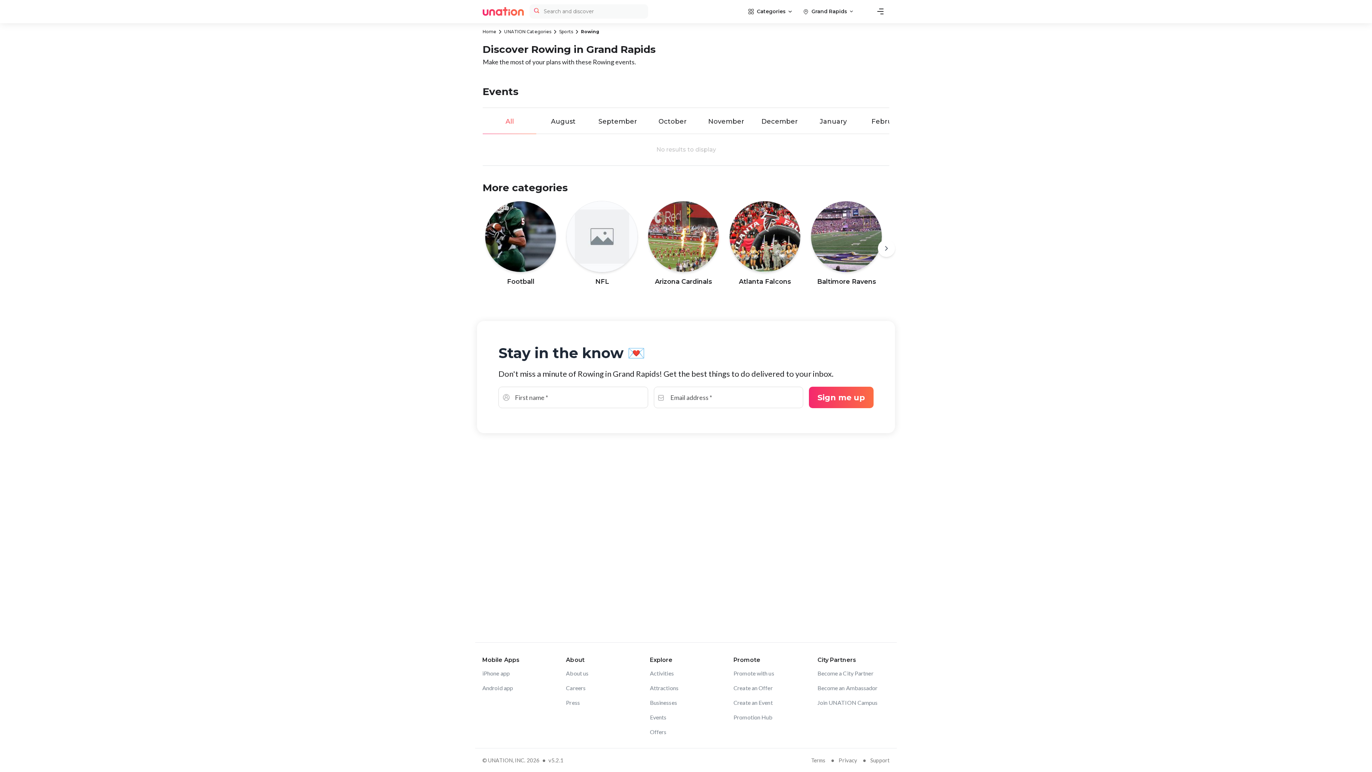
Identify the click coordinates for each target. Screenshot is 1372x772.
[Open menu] (880, 11)
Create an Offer (753, 687)
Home (489, 31)
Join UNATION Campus (847, 702)
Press (573, 702)
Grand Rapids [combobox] (829, 11)
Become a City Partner (845, 673)
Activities (662, 673)
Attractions (664, 687)
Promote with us (754, 673)
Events (658, 717)
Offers (658, 731)
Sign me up (841, 397)
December (779, 121)
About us (577, 673)
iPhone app (496, 673)
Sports (566, 31)
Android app (497, 687)
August (563, 121)
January (833, 121)
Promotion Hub (753, 717)
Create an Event (753, 702)
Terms (818, 760)
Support (880, 760)
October (672, 121)
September (617, 121)
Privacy (848, 760)
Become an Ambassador (847, 687)
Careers (576, 687)
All (510, 121)
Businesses (663, 702)
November (726, 121)
